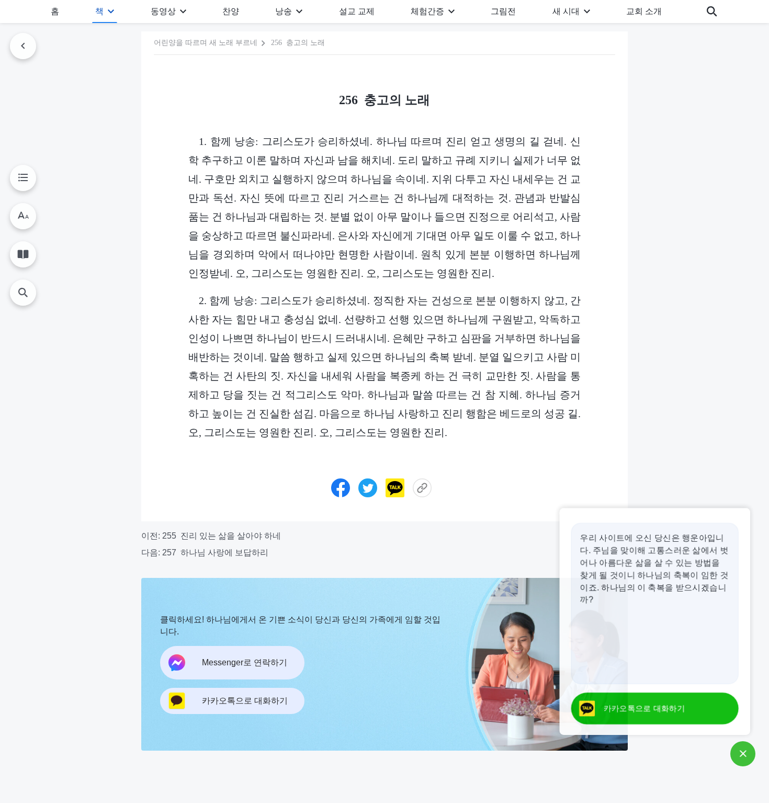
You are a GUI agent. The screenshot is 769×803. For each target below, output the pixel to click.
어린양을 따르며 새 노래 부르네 (205, 43)
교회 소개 (644, 11)
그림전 (503, 11)
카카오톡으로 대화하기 (643, 709)
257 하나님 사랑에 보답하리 (215, 552)
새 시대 (566, 11)
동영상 (163, 11)
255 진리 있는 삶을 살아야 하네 (221, 535)
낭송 (283, 11)
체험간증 (427, 11)
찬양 (230, 11)
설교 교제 (357, 11)
